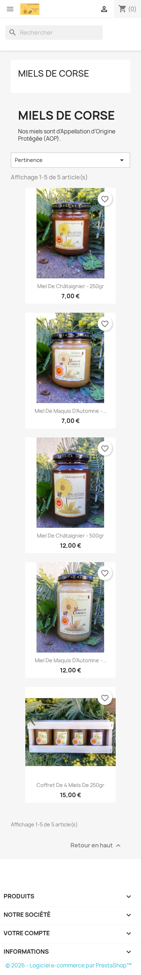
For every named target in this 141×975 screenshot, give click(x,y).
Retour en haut (96, 845)
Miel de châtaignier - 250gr (70, 286)
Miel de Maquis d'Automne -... (71, 410)
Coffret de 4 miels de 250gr (70, 785)
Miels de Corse (53, 73)
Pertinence (70, 160)
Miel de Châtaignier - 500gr (70, 535)
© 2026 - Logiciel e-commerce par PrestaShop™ (68, 965)
